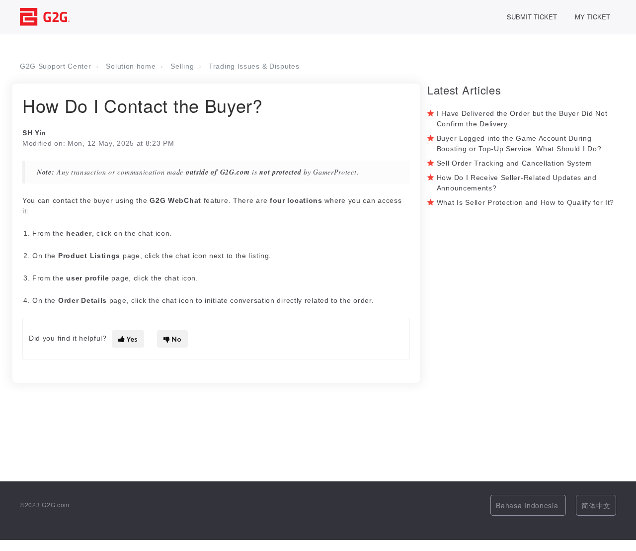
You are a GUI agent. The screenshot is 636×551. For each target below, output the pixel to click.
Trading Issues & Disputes (254, 66)
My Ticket (592, 16)
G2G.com (56, 504)
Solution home (131, 66)
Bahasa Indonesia (528, 505)
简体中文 (596, 505)
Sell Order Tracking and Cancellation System (514, 163)
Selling (182, 66)
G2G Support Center (55, 66)
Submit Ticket (532, 16)
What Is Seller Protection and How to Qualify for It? (525, 202)
